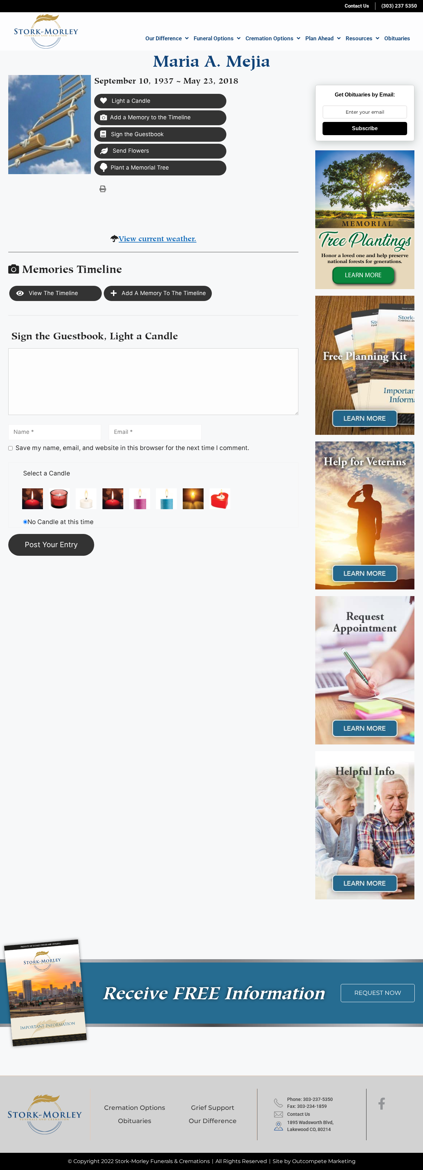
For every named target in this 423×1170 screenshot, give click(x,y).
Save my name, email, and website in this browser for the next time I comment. (132, 448)
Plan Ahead (319, 38)
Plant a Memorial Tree (140, 167)
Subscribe (365, 128)
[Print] (102, 188)
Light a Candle (130, 100)
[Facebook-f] (382, 1104)
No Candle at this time (60, 522)
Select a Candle (46, 473)
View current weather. (157, 237)
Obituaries (397, 38)
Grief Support (212, 1108)
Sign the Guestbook (136, 134)
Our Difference (163, 38)
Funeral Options (214, 38)
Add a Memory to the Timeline (150, 117)
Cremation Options (269, 38)
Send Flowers (130, 150)
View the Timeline (52, 293)
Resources (359, 38)
